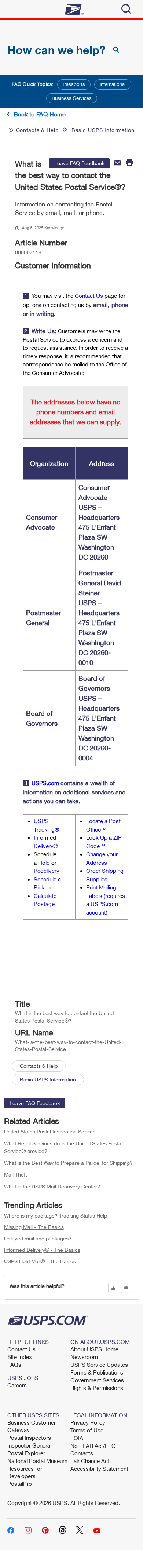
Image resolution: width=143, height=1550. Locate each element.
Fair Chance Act (90, 1460)
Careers (17, 1385)
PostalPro (19, 1483)
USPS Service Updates (99, 1364)
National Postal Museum (37, 1460)
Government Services (97, 1380)
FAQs (14, 1364)
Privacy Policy (87, 1422)
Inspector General (29, 1445)
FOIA (76, 1438)
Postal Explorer (26, 1453)
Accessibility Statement (99, 1468)
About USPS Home (94, 1349)
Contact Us (21, 1349)
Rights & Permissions (96, 1387)
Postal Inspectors (29, 1437)
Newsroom (84, 1357)
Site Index (19, 1357)
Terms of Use (86, 1430)
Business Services (72, 98)
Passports (74, 84)
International (113, 84)
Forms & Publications (96, 1372)
